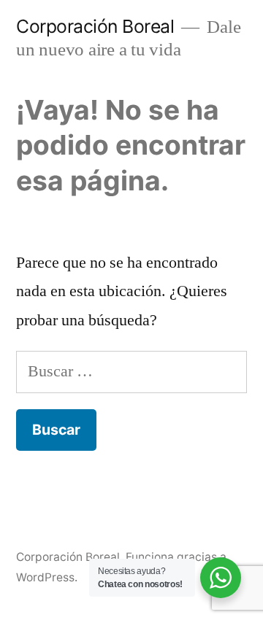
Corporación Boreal (95, 26)
